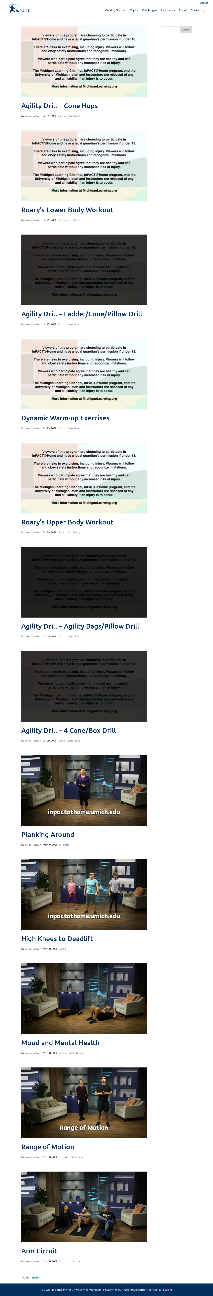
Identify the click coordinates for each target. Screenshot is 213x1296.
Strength (78, 220)
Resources (168, 10)
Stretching (77, 1157)
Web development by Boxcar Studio (147, 1289)
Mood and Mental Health (60, 1042)
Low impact (75, 1261)
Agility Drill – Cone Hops (59, 105)
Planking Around (47, 834)
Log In (204, 3)
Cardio (62, 115)
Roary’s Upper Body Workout (67, 522)
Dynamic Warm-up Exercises (65, 418)
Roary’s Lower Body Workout (67, 209)
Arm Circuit (39, 1250)
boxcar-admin (33, 115)
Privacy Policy (112, 1289)
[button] (204, 10)
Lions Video (73, 115)
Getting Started (115, 10)
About (183, 10)
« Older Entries (31, 1277)
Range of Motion (47, 1146)
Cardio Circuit (76, 1052)
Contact (196, 10)
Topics (134, 10)
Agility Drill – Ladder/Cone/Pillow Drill (81, 313)
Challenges (149, 10)
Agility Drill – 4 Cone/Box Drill (68, 730)
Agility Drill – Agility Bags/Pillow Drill (80, 626)
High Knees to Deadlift (57, 938)
